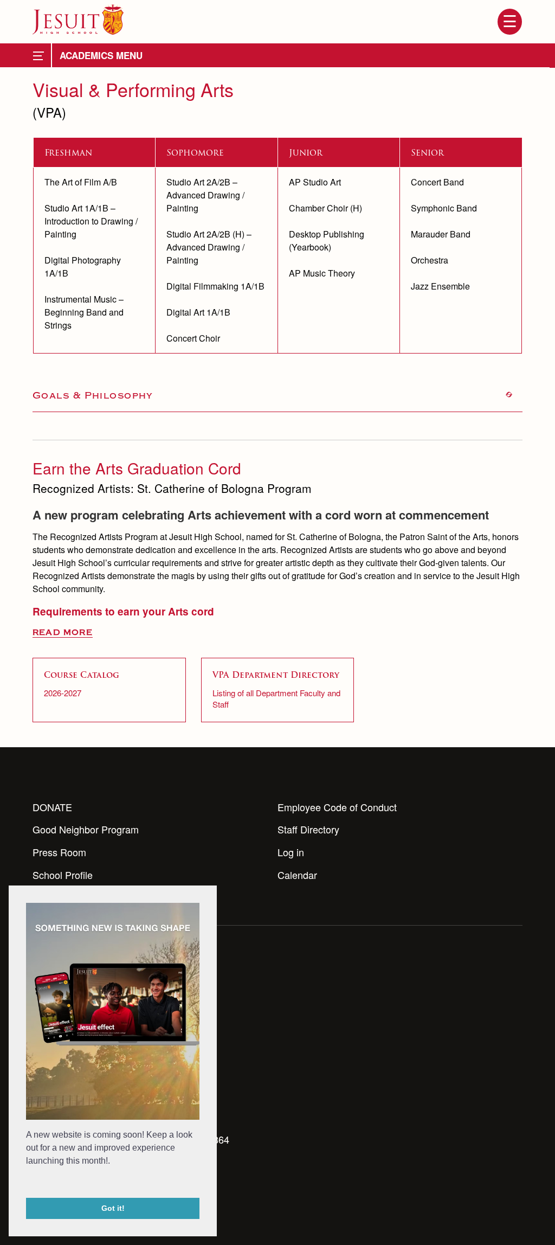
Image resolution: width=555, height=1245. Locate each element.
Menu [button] (509, 21)
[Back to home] (78, 19)
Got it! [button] (113, 1208)
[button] (27, 1183)
